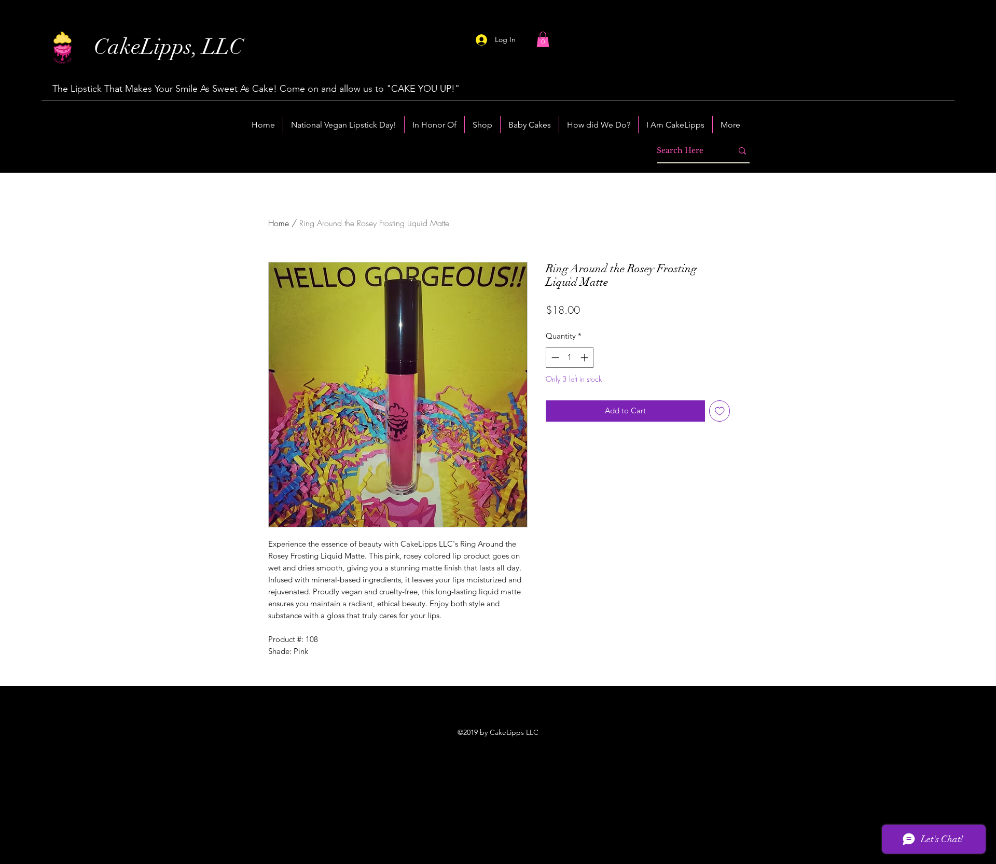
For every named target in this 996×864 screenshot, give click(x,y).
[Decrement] (554, 357)
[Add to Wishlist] (719, 411)
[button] (542, 39)
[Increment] (585, 357)
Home (278, 223)
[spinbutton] (569, 357)
